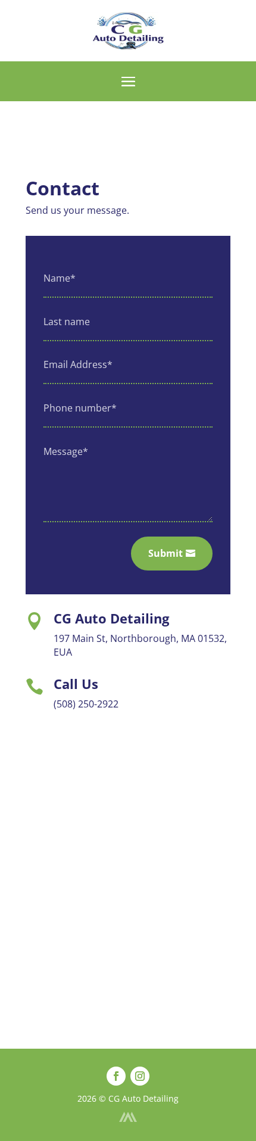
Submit (165, 553)
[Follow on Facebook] (116, 1076)
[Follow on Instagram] (139, 1076)
